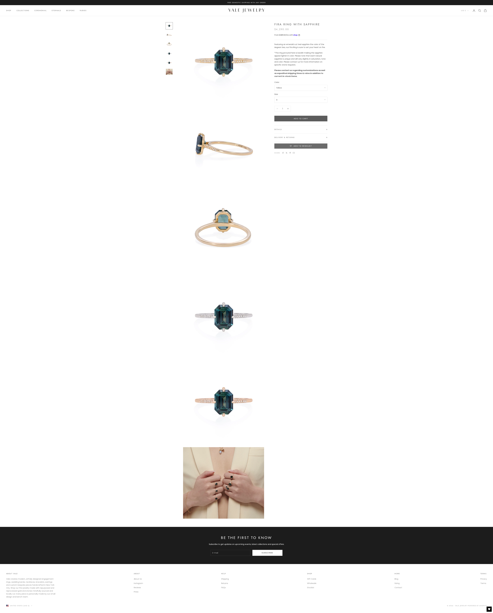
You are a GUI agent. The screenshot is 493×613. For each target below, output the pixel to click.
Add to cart (301, 118)
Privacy (483, 579)
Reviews (137, 587)
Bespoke (70, 10)
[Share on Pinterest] (290, 153)
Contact (398, 587)
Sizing (397, 583)
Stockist (310, 587)
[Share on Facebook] (283, 153)
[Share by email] (294, 153)
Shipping (225, 579)
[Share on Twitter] (287, 153)
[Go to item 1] (169, 25)
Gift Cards (311, 579)
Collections (23, 10)
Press (136, 592)
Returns (224, 583)
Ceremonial (40, 10)
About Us (138, 579)
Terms (483, 583)
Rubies (83, 10)
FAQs (223, 587)
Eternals (56, 10)
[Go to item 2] (169, 35)
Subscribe (267, 553)
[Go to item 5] (169, 62)
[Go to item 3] (169, 44)
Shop (8, 10)
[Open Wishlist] (489, 609)
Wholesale (311, 583)
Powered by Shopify (477, 606)
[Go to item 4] (169, 53)
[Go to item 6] (169, 72)
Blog (396, 579)
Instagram (138, 583)
